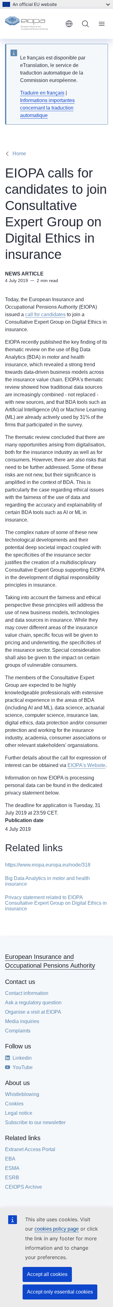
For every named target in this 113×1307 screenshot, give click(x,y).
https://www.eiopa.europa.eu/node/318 (47, 864)
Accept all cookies (47, 1274)
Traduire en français (42, 92)
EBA (10, 1158)
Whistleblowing (22, 1094)
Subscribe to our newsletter (35, 1122)
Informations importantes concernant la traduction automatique (47, 108)
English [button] (69, 23)
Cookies (14, 1103)
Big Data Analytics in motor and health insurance (47, 881)
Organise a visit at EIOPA (33, 1012)
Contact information (26, 993)
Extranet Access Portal (30, 1149)
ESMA (12, 1168)
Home (19, 153)
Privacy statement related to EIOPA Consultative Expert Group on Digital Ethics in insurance (56, 903)
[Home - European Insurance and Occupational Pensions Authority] (32, 23)
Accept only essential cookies (60, 1291)
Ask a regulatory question (33, 1002)
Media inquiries (22, 1021)
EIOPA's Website (86, 765)
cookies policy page (57, 1229)
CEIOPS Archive (23, 1187)
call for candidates (45, 314)
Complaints (17, 1030)
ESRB (12, 1177)
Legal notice (18, 1113)
